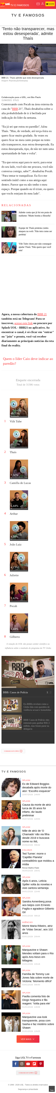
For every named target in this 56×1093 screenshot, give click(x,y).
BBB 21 (42, 314)
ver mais (26, 1039)
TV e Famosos (28, 15)
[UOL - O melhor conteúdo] (5, 4)
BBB (15, 108)
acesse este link (23, 323)
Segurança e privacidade (28, 1089)
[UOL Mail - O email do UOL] (38, 4)
